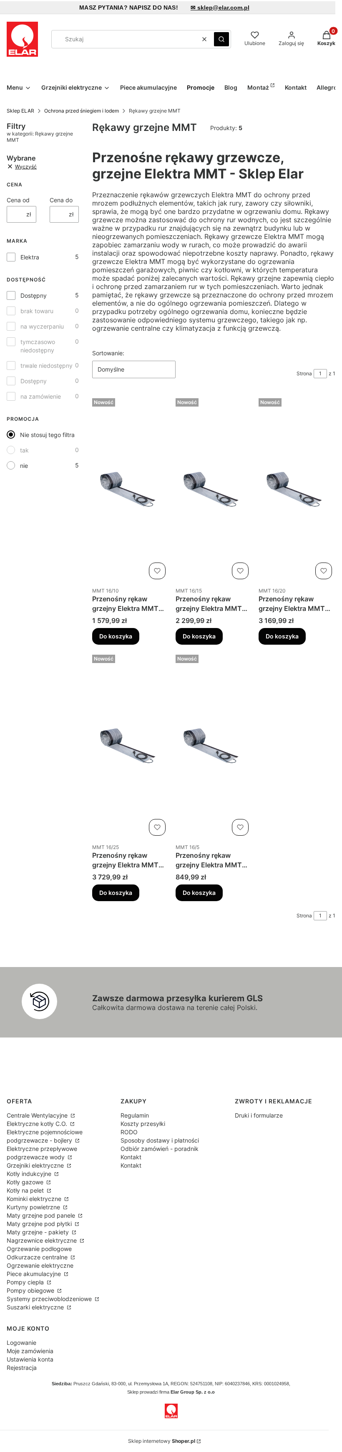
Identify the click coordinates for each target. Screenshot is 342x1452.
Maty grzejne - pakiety (38, 1232)
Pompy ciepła (26, 1282)
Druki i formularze (259, 1115)
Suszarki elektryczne (36, 1307)
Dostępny (33, 295)
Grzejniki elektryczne (36, 1165)
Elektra (29, 257)
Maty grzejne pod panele (42, 1215)
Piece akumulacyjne (35, 1273)
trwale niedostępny (46, 365)
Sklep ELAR (20, 111)
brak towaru (36, 310)
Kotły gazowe (26, 1182)
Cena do (61, 199)
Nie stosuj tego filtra (47, 434)
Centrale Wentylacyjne (38, 1115)
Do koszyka (115, 636)
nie (24, 465)
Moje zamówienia (30, 1350)
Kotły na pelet (26, 1190)
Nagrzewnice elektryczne (42, 1240)
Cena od (18, 199)
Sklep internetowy (161, 1441)
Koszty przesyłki (143, 1123)
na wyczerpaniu (42, 326)
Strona (304, 373)
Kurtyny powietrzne (34, 1207)
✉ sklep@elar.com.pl (220, 7)
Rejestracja (22, 1367)
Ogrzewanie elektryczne (40, 1265)
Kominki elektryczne (35, 1198)
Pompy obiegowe (31, 1290)
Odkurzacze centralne (38, 1257)
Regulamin (135, 1115)
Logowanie (21, 1342)
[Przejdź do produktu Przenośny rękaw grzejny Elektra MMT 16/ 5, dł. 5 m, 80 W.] (214, 745)
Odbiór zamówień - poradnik (160, 1148)
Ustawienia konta (30, 1359)
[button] (221, 39)
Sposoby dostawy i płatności (160, 1140)
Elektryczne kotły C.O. (38, 1123)
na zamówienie (40, 396)
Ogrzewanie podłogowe (39, 1248)
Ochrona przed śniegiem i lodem (81, 111)
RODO (129, 1131)
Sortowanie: (108, 353)
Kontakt (131, 1157)
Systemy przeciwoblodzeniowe (50, 1298)
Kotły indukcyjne (30, 1173)
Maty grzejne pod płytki (40, 1223)
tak (24, 450)
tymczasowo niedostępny (37, 346)
